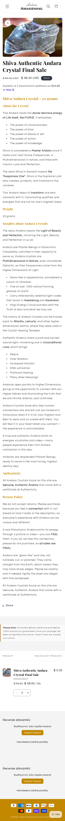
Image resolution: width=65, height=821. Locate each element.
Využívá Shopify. (46, 817)
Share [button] (9, 605)
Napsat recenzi (32, 732)
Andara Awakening (28, 817)
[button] (7, 6)
